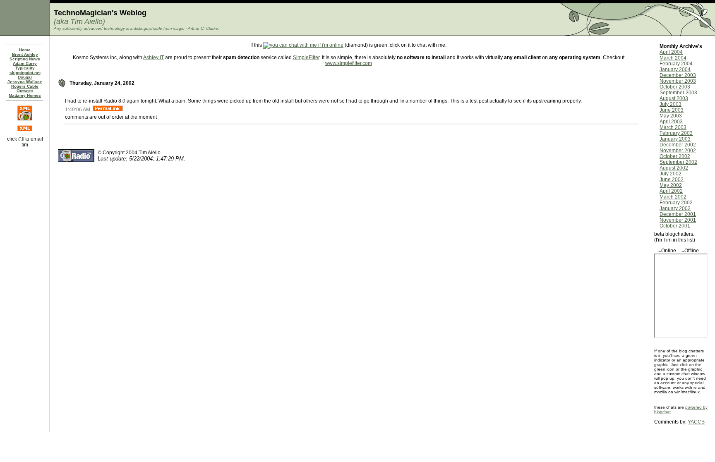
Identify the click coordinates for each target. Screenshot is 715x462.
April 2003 (671, 121)
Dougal (25, 77)
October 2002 (675, 156)
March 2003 (673, 127)
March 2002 (673, 197)
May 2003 (671, 116)
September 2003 (678, 93)
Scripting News (25, 59)
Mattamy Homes (25, 95)
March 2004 (673, 58)
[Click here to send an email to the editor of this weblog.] (21, 139)
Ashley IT (153, 57)
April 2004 (671, 52)
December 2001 (678, 214)
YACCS (696, 422)
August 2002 (674, 168)
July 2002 (670, 174)
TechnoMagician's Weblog (100, 13)
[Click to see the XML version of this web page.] (24, 129)
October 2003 (675, 87)
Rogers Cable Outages (24, 88)
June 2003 (672, 110)
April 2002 (671, 191)
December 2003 (678, 75)
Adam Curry (25, 63)
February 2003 (676, 133)
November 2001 (678, 220)
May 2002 (671, 185)
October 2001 (675, 226)
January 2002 (675, 208)
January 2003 (675, 139)
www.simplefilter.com (348, 63)
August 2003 (674, 98)
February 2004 (676, 64)
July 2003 (670, 104)
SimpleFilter (306, 57)
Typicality (25, 68)
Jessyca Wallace (24, 81)
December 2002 (678, 145)
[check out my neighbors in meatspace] (25, 157)
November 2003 (678, 81)
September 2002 (678, 162)
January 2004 (675, 69)
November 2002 (678, 150)
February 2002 (676, 203)
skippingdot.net (25, 72)
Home (25, 50)
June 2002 (672, 179)
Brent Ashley (25, 54)
